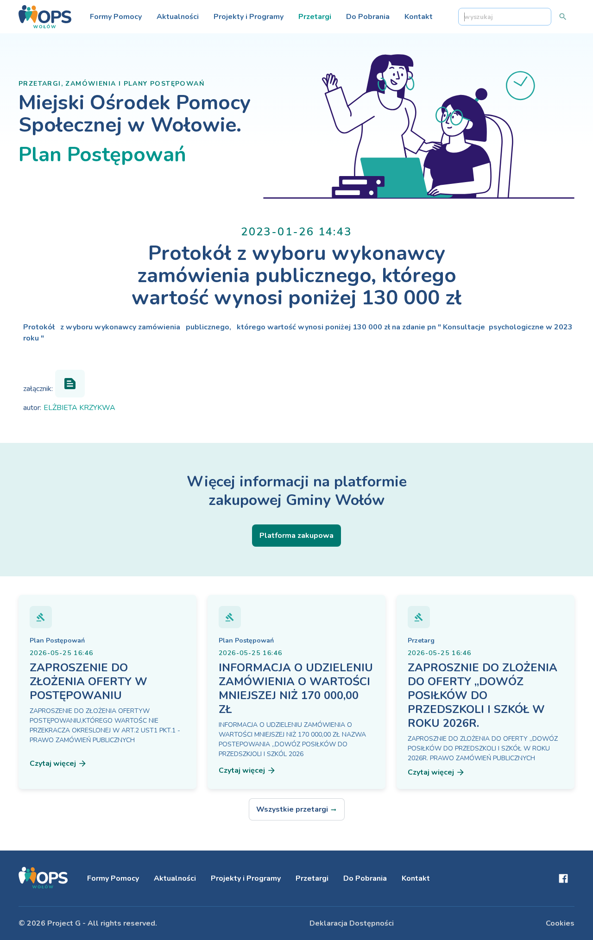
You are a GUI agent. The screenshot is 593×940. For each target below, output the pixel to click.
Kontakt (418, 17)
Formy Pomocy (116, 17)
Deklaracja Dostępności (351, 923)
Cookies (560, 923)
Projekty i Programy (249, 17)
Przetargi (314, 17)
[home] (45, 16)
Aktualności (178, 17)
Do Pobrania (368, 17)
